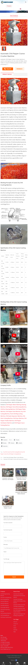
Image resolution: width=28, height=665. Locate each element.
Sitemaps (15, 629)
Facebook (16, 660)
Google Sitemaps (11, 657)
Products (9, 6)
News (2, 9)
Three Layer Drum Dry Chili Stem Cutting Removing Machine (21, 478)
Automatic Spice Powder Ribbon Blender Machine (21, 493)
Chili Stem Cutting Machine (6, 597)
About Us (21, 6)
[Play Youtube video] (14, 335)
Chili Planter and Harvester (6, 617)
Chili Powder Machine (5, 607)
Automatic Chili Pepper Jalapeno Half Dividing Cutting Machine (19, 601)
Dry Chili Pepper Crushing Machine (14, 454)
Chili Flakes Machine (5, 605)
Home (2, 6)
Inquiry (14, 627)
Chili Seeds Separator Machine (14, 416)
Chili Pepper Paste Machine (13, 411)
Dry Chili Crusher (6, 452)
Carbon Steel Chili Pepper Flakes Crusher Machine (13, 457)
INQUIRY (8, 69)
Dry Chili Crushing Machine (15, 452)
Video (15, 6)
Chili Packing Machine (5, 615)
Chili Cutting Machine (5, 599)
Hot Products (14, 15)
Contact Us (9, 9)
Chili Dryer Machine (18, 418)
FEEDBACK (19, 69)
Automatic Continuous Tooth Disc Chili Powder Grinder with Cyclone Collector (7, 478)
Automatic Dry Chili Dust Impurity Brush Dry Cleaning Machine (19, 595)
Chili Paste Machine (4, 601)
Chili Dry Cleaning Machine (8, 409)
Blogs (16, 9)
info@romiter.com (6, 649)
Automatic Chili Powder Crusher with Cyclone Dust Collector (15, 459)
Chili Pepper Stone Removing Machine (16, 407)
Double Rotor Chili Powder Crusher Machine (7, 507)
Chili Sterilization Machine (6, 613)
